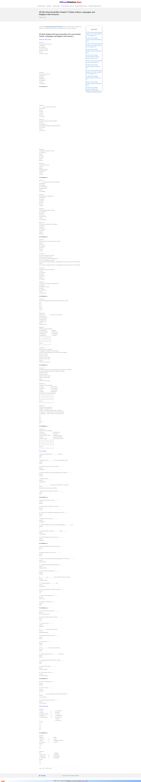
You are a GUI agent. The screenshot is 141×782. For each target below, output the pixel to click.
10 (66, 781)
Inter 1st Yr (76, 781)
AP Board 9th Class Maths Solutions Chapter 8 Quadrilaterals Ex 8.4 (93, 83)
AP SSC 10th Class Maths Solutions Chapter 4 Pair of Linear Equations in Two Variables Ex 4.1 (94, 45)
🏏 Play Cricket (86, 781)
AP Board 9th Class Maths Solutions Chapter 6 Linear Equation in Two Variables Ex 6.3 (93, 89)
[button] (70, 781)
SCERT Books (69, 781)
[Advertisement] (61, 63)
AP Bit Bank (74, 781)
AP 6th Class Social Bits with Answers (54, 26)
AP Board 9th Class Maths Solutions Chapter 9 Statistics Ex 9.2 (93, 66)
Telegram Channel (82, 781)
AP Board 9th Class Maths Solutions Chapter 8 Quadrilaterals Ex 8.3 (93, 39)
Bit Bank (50, 768)
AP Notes (71, 781)
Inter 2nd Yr (79, 781)
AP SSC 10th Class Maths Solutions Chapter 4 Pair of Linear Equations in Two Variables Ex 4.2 (94, 34)
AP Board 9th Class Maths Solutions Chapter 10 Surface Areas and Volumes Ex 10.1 (92, 57)
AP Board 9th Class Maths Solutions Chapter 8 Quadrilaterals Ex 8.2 (93, 51)
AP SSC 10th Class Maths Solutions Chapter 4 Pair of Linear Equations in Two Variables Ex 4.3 (94, 72)
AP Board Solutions (74, 775)
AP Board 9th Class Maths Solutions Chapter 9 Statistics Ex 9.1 (93, 78)
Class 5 (55, 781)
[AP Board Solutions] (70, 2)
